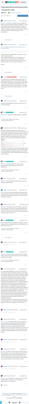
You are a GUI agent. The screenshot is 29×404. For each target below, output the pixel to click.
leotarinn (5, 242)
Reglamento (5, 393)
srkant (5, 178)
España (24, 393)
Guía (10, 393)
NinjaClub (23, 2)
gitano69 (5, 44)
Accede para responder (23, 15)
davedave (6, 100)
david (5, 112)
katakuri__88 (6, 309)
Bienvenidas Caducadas (15, 12)
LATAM (2, 395)
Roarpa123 (6, 127)
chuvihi (5, 20)
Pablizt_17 (6, 190)
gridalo (5, 77)
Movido (4, 12)
